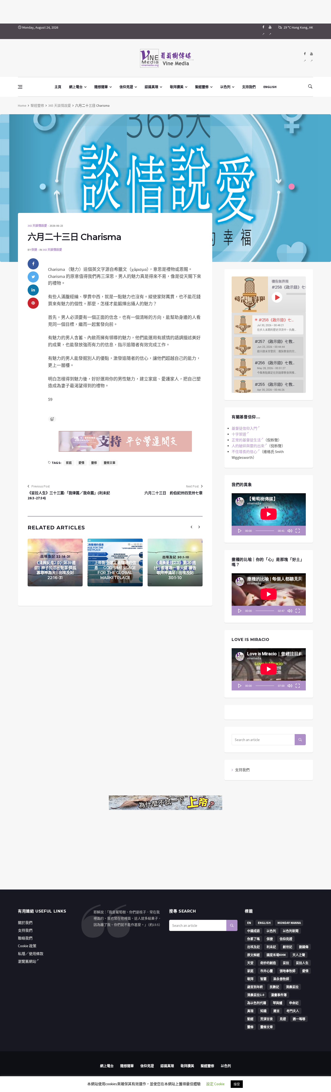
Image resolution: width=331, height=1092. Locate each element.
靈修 (94, 463)
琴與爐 (277, 1003)
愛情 (81, 463)
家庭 (69, 463)
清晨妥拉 (292, 987)
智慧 (263, 979)
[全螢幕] (297, 530)
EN (249, 923)
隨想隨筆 (101, 87)
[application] (269, 514)
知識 (263, 1011)
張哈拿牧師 (287, 971)
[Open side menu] (20, 86)
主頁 (58, 87)
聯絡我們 (25, 938)
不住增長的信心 (244, 451)
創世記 (287, 947)
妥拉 (286, 963)
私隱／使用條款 (30, 953)
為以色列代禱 (256, 1003)
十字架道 (239, 434)
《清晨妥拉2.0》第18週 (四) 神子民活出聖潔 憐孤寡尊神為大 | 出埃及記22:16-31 (55, 570)
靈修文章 (109, 463)
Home (22, 105)
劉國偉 (303, 947)
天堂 (250, 963)
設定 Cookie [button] (215, 1084)
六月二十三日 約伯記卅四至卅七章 (173, 493)
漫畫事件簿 (279, 995)
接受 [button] (237, 1084)
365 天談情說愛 (59, 105)
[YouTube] (270, 31)
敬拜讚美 (176, 87)
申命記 (294, 1003)
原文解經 (253, 955)
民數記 (274, 987)
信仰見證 (126, 87)
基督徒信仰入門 (244, 428)
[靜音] (289, 530)
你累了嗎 (253, 939)
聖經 (250, 1019)
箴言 (276, 1011)
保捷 (34, 249)
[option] (268, 324)
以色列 (225, 87)
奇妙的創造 (268, 963)
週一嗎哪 (299, 1019)
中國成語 (253, 931)
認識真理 (151, 87)
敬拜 (250, 979)
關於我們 (25, 922)
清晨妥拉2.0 (255, 995)
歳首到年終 (255, 987)
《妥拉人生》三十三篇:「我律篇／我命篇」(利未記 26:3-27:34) (69, 495)
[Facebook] (263, 31)
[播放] (239, 530)
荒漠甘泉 (266, 1019)
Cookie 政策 (27, 946)
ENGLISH (269, 87)
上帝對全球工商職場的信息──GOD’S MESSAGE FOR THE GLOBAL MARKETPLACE (115, 570)
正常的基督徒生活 (246, 440)
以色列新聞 (291, 931)
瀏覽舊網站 (27, 961)
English (264, 923)
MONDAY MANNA (289, 923)
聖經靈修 (202, 87)
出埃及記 (253, 947)
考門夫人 (292, 1011)
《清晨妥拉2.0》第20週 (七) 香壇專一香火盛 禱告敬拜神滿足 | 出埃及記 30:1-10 (175, 570)
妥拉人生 (302, 963)
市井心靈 (266, 971)
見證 (283, 1019)
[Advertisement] (165, 11)
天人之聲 (298, 955)
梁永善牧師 (281, 979)
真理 (250, 1011)
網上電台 (76, 87)
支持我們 (249, 87)
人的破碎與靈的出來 (248, 446)
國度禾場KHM (276, 955)
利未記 (271, 947)
